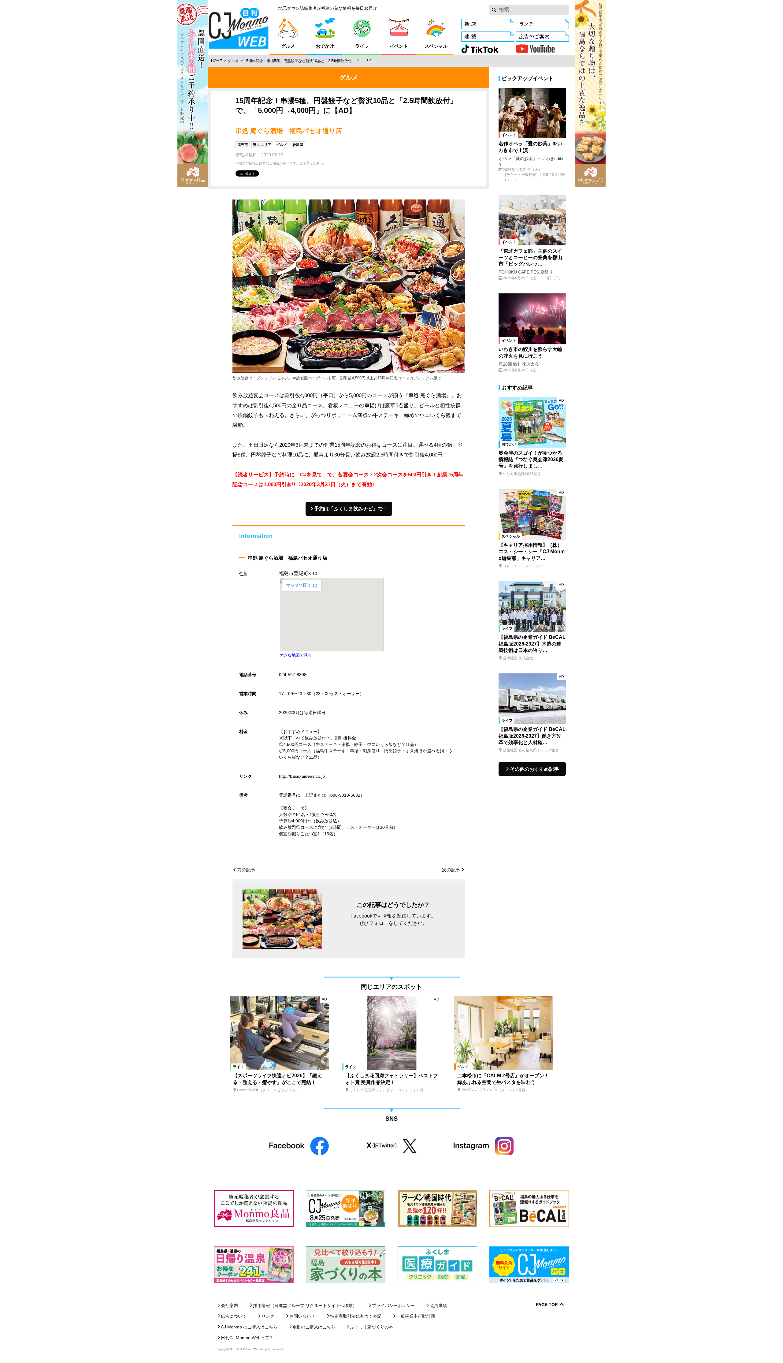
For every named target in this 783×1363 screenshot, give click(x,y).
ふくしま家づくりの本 (371, 1326)
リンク (268, 1316)
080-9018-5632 (345, 795)
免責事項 (438, 1305)
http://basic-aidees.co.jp (302, 776)
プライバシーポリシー (393, 1305)
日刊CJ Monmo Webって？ (247, 1337)
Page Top (547, 1304)
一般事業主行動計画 (415, 1316)
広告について (234, 1316)
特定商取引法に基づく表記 (355, 1316)
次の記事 (451, 869)
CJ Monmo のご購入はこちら (249, 1326)
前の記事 (246, 869)
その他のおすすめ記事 (534, 769)
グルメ (233, 61)
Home (216, 61)
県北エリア (262, 145)
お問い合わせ (302, 1316)
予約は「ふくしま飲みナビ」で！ (351, 508)
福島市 (242, 145)
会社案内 (229, 1305)
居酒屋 (297, 145)
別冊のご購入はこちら (313, 1326)
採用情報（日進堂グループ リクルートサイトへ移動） (305, 1305)
